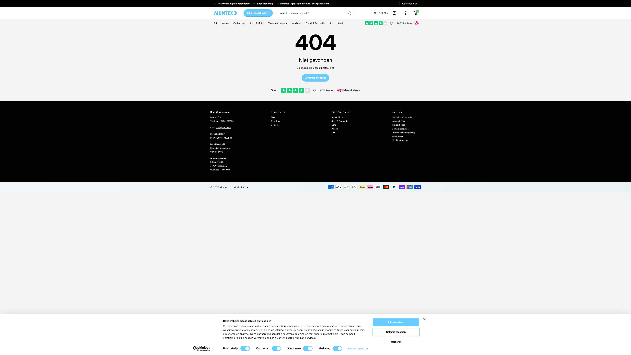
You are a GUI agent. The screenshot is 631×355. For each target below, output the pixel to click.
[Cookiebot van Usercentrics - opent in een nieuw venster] (201, 348)
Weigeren (396, 341)
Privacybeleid (398, 125)
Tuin (333, 132)
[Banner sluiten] (435, 321)
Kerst (333, 125)
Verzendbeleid (398, 121)
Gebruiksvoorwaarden (402, 117)
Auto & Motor (337, 117)
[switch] (276, 348)
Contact (274, 125)
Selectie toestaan (396, 332)
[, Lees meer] (396, 13)
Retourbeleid (398, 136)
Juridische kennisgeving (403, 132)
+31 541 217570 (226, 121)
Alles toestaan (396, 322)
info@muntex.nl (223, 127)
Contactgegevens (400, 129)
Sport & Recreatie (339, 121)
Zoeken (349, 13)
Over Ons (275, 121)
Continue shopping (315, 77)
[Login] (407, 13)
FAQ (273, 117)
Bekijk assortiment (257, 13)
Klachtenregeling (400, 140)
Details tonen (355, 348)
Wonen (334, 129)
